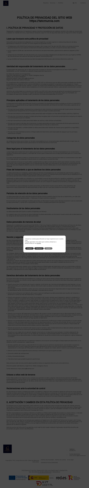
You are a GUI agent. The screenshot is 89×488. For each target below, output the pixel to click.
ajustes (39, 243)
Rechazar (39, 248)
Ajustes (48, 248)
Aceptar (29, 248)
